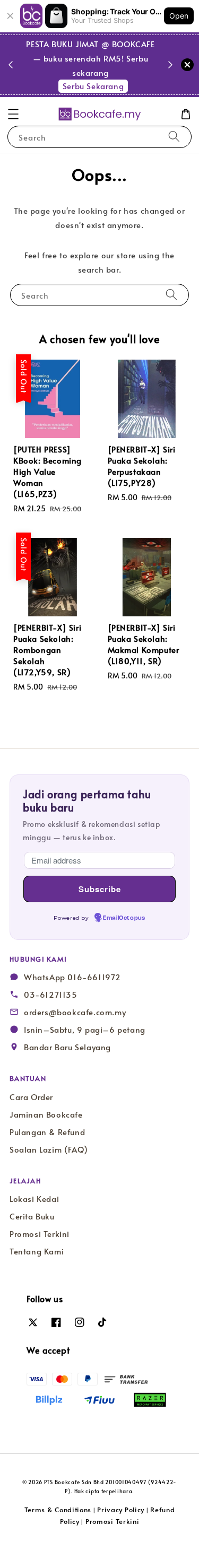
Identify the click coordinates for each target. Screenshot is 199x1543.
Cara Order (31, 1097)
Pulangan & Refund (47, 1132)
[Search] (174, 136)
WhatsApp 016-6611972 (72, 977)
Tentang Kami (37, 1251)
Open (178, 15)
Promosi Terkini (40, 1233)
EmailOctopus (124, 918)
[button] (13, 114)
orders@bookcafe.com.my (75, 1012)
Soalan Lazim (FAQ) (49, 1149)
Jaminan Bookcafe (46, 1114)
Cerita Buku (32, 1216)
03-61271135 (50, 994)
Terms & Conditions (58, 1509)
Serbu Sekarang (93, 85)
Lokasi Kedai (34, 1198)
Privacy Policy (120, 1509)
